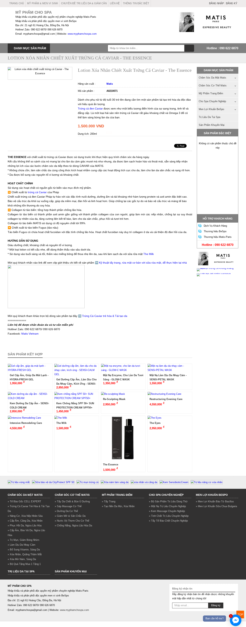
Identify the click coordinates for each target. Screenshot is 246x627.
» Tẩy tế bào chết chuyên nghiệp (168, 520)
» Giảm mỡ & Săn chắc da (70, 515)
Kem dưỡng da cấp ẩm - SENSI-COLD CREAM (29, 405)
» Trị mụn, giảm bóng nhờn (23, 540)
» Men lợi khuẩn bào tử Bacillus (215, 501)
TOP (240, 614)
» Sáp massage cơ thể (68, 506)
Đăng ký (231, 3)
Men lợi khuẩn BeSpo (211, 109)
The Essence (110, 464)
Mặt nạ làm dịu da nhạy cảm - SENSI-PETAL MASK (168, 377)
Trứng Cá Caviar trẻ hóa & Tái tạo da (104, 315)
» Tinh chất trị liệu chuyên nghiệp (169, 515)
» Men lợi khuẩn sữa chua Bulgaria (216, 506)
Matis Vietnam (30, 333)
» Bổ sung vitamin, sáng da (24, 549)
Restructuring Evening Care (166, 399)
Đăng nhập (216, 3)
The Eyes (155, 423)
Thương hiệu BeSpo (215, 231)
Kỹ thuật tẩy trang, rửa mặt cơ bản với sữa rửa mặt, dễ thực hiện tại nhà (143, 262)
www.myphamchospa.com (82, 33)
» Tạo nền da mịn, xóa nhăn (118, 506)
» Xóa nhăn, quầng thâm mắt (25, 554)
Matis (109, 83)
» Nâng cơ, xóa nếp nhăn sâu (25, 515)
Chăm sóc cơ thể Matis (213, 85)
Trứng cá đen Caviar (90, 108)
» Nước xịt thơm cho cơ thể (72, 520)
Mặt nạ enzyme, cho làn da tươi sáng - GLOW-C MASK (123, 377)
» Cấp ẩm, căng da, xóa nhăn (25, 520)
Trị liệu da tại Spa (209, 117)
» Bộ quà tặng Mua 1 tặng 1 (24, 564)
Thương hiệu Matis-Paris (218, 236)
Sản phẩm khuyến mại (211, 125)
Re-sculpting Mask (114, 399)
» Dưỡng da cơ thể (66, 511)
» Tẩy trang (108, 501)
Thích (16, 71)
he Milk (150, 253)
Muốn (28, 71)
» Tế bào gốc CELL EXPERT (24, 501)
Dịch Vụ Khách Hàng (215, 225)
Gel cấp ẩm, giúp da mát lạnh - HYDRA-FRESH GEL (29, 377)
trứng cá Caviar (37, 192)
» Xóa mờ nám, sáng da (22, 559)
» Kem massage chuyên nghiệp (167, 511)
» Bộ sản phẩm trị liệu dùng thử (168, 501)
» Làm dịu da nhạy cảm (21, 544)
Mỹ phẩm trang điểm (211, 93)
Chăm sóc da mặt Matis (212, 77)
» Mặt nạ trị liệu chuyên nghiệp (167, 506)
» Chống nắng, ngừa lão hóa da (73, 525)
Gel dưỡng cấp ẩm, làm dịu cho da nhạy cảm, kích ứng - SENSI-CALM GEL (76, 381)
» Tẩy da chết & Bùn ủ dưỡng (72, 501)
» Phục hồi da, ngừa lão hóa (25, 525)
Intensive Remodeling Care (26, 423)
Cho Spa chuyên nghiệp (212, 101)
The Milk (61, 423)
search (189, 48)
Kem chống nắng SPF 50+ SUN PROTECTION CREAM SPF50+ (75, 405)
